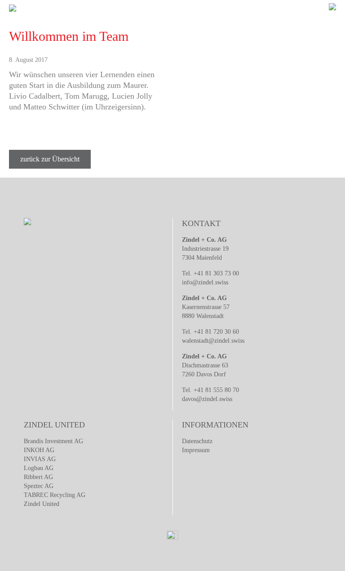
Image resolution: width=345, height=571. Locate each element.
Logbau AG (38, 468)
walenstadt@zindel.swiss (213, 340)
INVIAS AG (40, 459)
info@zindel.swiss (205, 282)
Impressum (196, 450)
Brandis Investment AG (53, 441)
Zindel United (41, 504)
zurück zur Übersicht (50, 159)
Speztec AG (38, 486)
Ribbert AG (38, 477)
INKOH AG (39, 450)
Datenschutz (197, 441)
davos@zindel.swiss (207, 399)
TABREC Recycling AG (54, 495)
